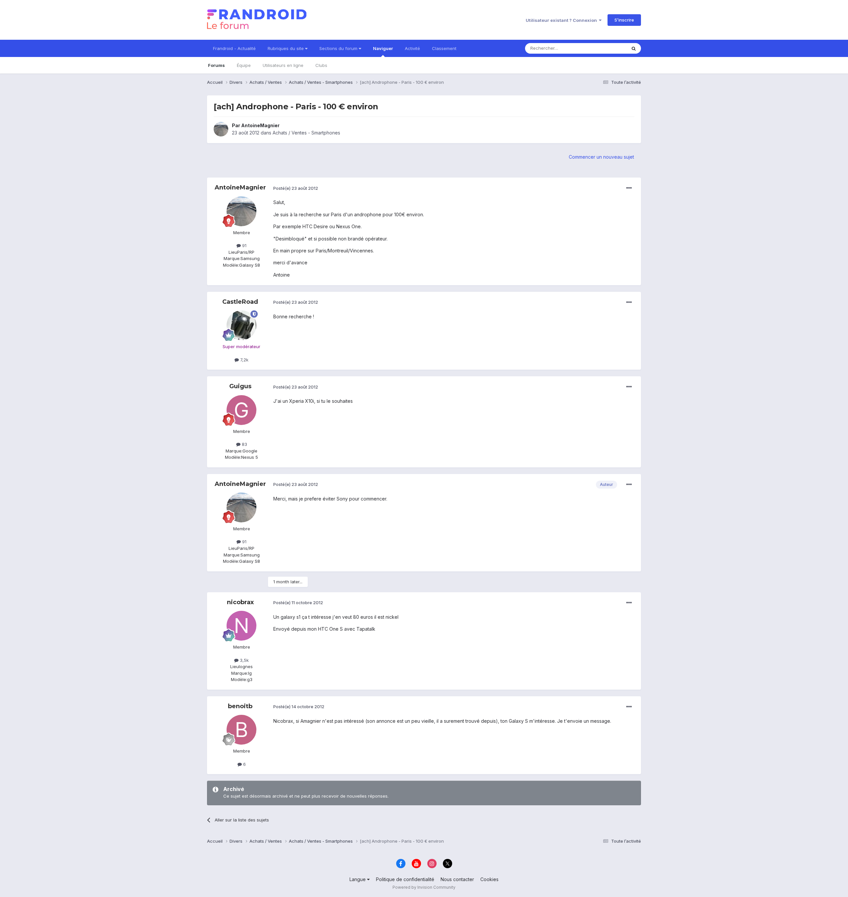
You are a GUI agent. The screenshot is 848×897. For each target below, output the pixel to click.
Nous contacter (457, 879)
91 (243, 245)
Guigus (240, 386)
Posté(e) (295, 188)
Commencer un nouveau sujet (601, 157)
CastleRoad (240, 301)
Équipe (244, 65)
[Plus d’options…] (629, 188)
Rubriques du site (286, 48)
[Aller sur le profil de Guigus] (241, 410)
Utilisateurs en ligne (283, 65)
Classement (444, 48)
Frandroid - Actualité (234, 48)
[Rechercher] (633, 48)
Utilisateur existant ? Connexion (562, 20)
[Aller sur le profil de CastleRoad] (241, 325)
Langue (358, 879)
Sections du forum (339, 48)
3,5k (243, 660)
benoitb (240, 706)
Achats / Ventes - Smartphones (306, 132)
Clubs (321, 65)
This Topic (607, 48)
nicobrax (240, 602)
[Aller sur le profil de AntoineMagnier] (221, 129)
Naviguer (383, 48)
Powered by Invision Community (424, 887)
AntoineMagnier (260, 125)
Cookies (489, 879)
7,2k (243, 359)
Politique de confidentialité (405, 879)
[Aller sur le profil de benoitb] (241, 730)
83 (243, 444)
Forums (216, 65)
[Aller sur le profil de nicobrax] (241, 626)
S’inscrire (624, 20)
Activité (412, 48)
